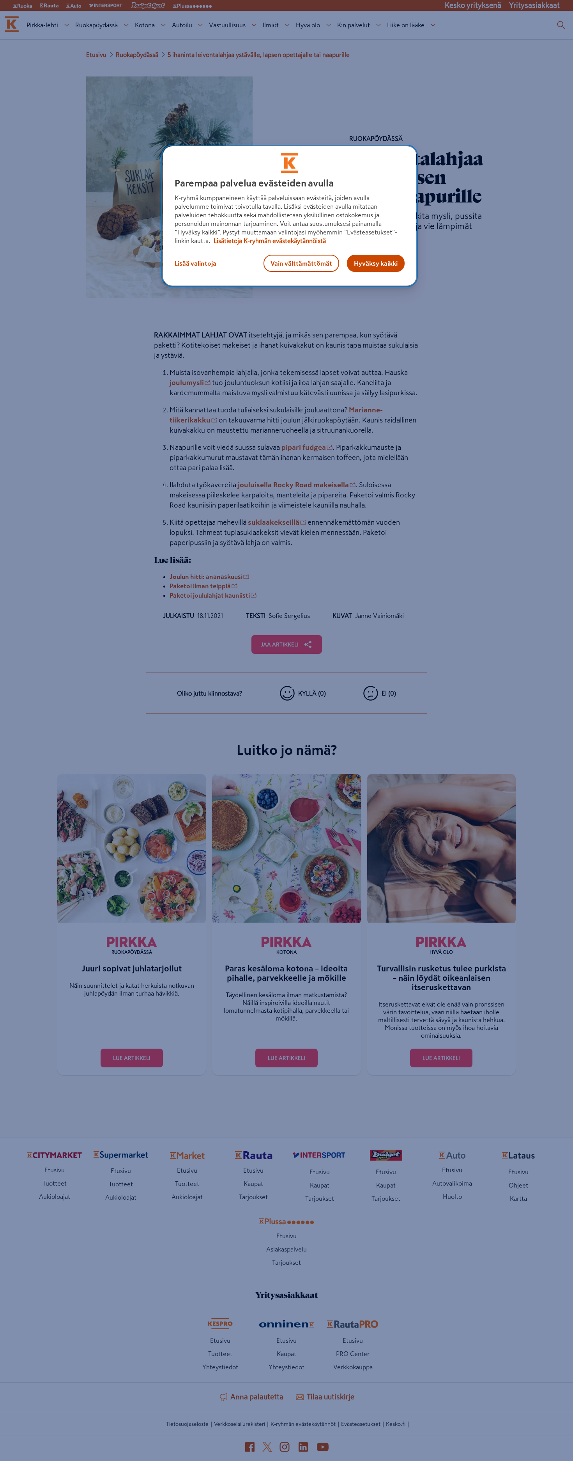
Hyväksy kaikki (376, 263)
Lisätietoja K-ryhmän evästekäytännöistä (269, 241)
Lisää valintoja (195, 263)
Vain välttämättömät (301, 263)
